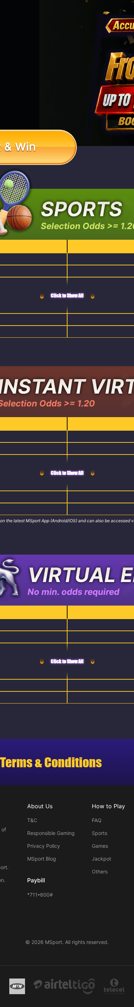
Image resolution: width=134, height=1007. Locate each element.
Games (100, 846)
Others (100, 871)
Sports (99, 833)
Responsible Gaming (51, 833)
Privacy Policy (43, 846)
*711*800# (40, 895)
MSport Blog (41, 859)
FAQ (96, 820)
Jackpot (101, 859)
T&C (32, 820)
